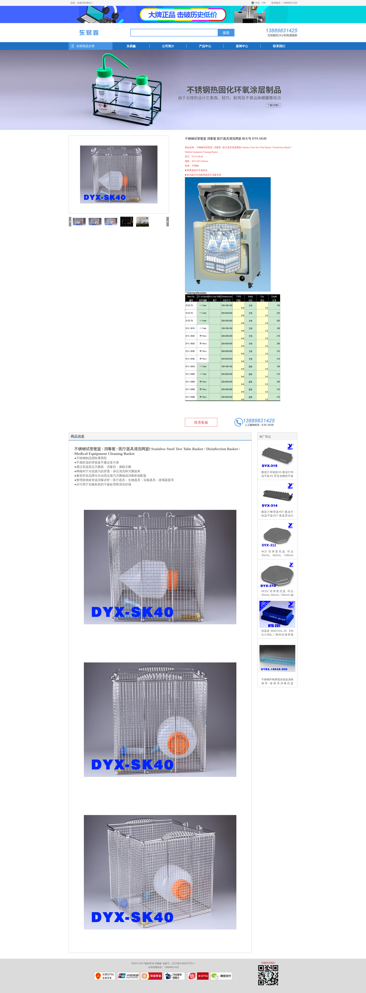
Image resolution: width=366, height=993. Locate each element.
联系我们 (279, 46)
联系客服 (201, 422)
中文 (257, 2)
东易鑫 (131, 46)
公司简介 (168, 46)
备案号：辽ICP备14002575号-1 (179, 963)
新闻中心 (242, 46)
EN (264, 2)
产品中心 (205, 46)
